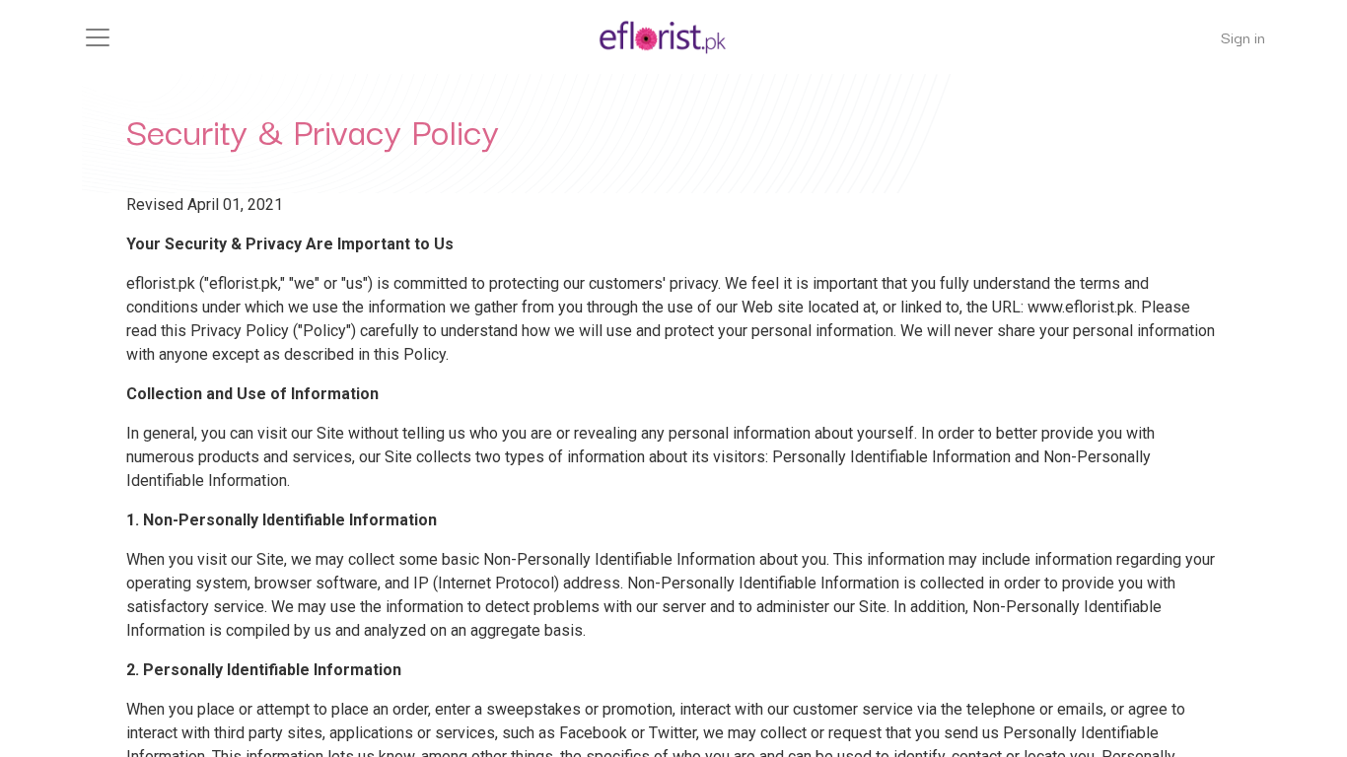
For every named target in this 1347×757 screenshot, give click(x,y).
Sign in (1243, 36)
